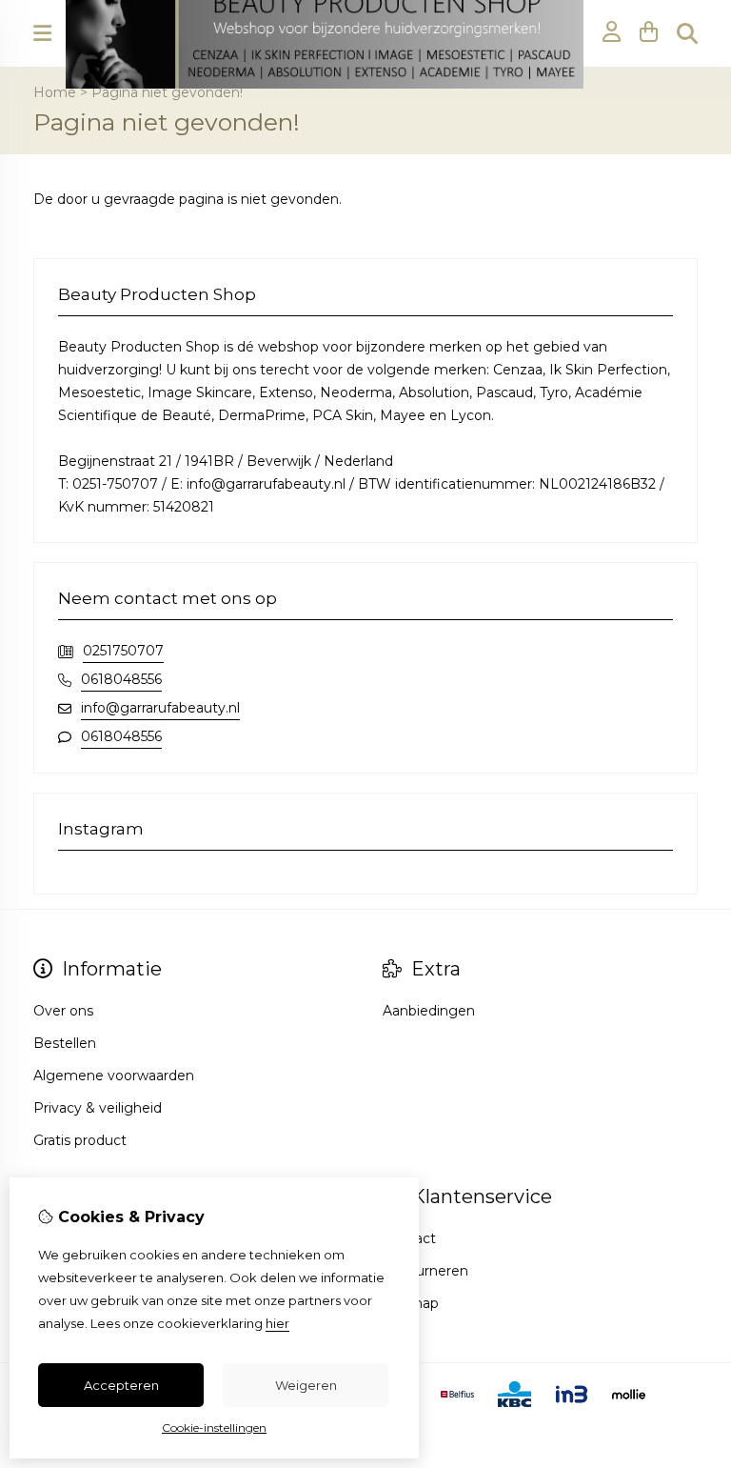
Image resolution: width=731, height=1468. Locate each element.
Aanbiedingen (429, 1010)
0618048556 (121, 679)
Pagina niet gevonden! (167, 92)
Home (54, 92)
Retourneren (425, 1270)
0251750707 (123, 650)
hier (277, 1323)
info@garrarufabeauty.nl (160, 707)
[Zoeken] (687, 33)
